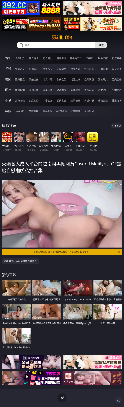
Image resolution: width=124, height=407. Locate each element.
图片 (8, 90)
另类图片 (117, 90)
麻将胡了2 (75, 58)
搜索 (101, 45)
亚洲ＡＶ (20, 69)
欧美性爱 (61, 79)
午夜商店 (34, 111)
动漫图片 (61, 90)
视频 (8, 69)
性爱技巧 (117, 100)
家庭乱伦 (34, 100)
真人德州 (34, 58)
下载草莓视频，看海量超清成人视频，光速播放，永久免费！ (62, 252)
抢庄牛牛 (117, 58)
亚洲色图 (34, 90)
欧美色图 (47, 90)
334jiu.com (62, 37)
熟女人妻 (75, 69)
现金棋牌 (103, 58)
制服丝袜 (75, 79)
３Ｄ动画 (61, 69)
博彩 (8, 58)
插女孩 (20, 111)
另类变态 (117, 79)
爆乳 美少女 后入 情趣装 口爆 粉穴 (20, 261)
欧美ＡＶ (47, 69)
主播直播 (103, 69)
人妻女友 (47, 100)
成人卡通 (47, 79)
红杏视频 (75, 111)
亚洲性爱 (20, 79)
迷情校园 (75, 100)
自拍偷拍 (34, 69)
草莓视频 (47, 111)
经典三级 (89, 79)
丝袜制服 (89, 69)
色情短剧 (89, 111)
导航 (8, 111)
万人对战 (47, 58)
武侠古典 (61, 100)
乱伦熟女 (103, 79)
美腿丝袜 (75, 90)
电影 (8, 79)
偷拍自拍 (34, 79)
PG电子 (20, 58)
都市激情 (20, 100)
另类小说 (89, 100)
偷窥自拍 (20, 90)
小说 (8, 100)
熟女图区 (103, 90)
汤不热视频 (61, 111)
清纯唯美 (89, 90)
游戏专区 (61, 58)
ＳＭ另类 (117, 69)
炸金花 (89, 58)
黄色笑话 (103, 100)
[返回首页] (118, 400)
